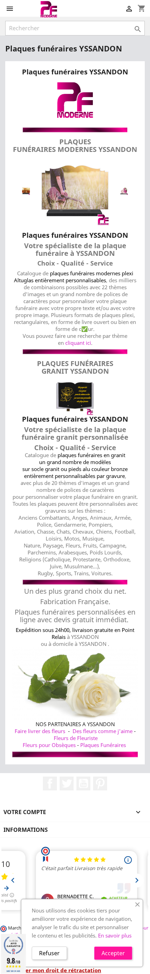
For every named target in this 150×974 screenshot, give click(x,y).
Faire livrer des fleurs (40, 731)
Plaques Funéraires (103, 744)
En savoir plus (115, 935)
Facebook (50, 783)
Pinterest (100, 783)
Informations (25, 830)
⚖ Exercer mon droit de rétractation (53, 970)
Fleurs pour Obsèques (49, 744)
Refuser (49, 953)
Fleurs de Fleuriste (76, 737)
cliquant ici (78, 342)
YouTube (83, 783)
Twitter (67, 783)
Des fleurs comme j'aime (103, 731)
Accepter (113, 953)
